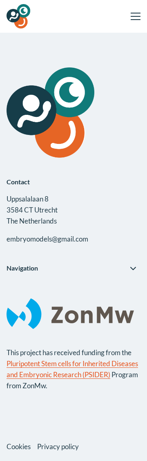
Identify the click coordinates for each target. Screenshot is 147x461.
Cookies (19, 446)
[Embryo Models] (37, 16)
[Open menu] (132, 16)
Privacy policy (58, 446)
